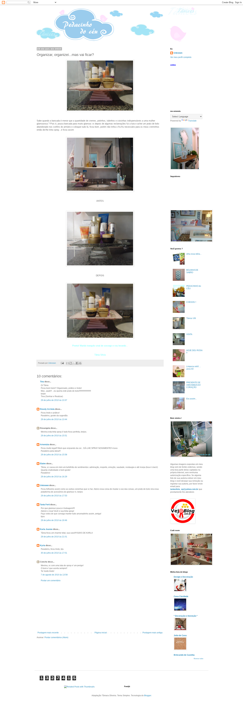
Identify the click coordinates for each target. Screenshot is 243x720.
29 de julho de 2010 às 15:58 (54, 454)
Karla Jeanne (46, 529)
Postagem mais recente (48, 632)
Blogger (147, 695)
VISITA (189, 334)
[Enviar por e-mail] (67, 363)
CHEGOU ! (191, 302)
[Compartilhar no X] (74, 363)
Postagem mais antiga (152, 632)
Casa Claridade (181, 596)
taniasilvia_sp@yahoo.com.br (184, 489)
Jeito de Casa (180, 635)
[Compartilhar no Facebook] (77, 363)
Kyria (42, 545)
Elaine (43, 463)
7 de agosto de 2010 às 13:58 (54, 575)
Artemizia (44, 444)
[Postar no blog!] (70, 363)
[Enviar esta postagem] (62, 363)
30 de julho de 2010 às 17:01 (54, 553)
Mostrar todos (198, 658)
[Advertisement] (100, 606)
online (173, 65)
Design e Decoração (183, 577)
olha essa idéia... (194, 254)
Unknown (44, 485)
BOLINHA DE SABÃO (192, 271)
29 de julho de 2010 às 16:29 (54, 476)
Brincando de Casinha (184, 655)
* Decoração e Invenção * (186, 616)
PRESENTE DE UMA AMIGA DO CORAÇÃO (193, 384)
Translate (192, 121)
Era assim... (191, 399)
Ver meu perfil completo (180, 57)
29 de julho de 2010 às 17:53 (54, 496)
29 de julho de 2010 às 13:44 (54, 419)
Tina (42, 382)
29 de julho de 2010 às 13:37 (54, 400)
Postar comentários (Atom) (56, 637)
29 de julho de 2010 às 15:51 (54, 435)
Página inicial (101, 632)
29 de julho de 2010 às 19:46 (54, 520)
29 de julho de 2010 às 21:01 (54, 537)
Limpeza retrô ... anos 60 (193, 367)
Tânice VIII (191, 318)
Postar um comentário (51, 580)
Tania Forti (45, 504)
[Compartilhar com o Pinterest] (80, 363)
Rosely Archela (47, 409)
